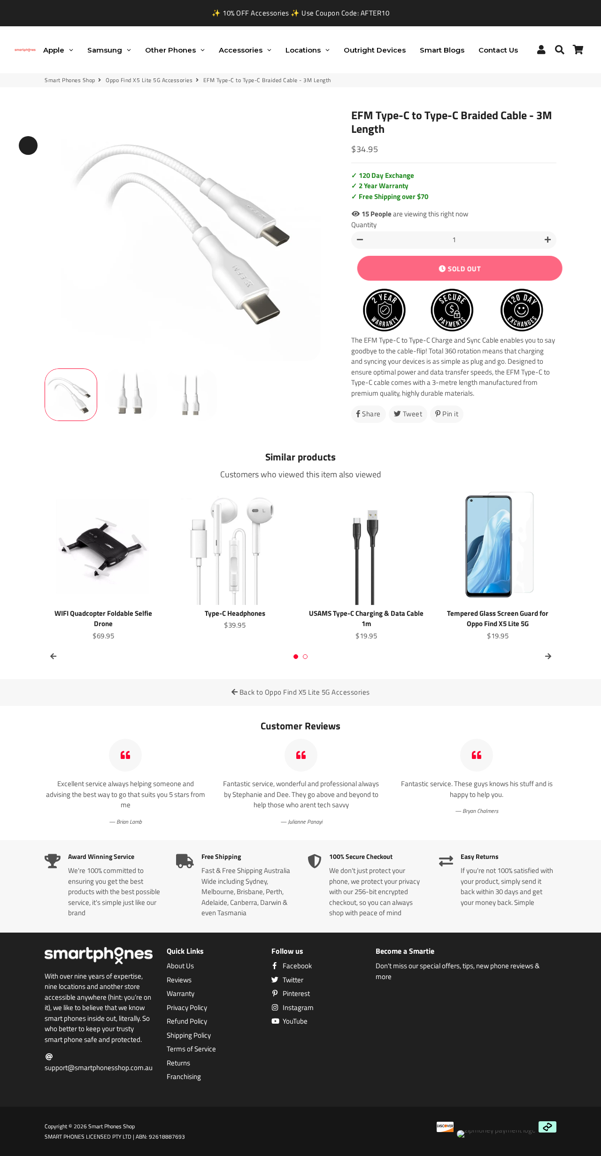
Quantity (364, 225)
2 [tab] (305, 656)
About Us (180, 966)
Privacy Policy (187, 1008)
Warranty (180, 993)
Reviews (179, 980)
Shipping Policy (189, 1035)
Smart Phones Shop (70, 80)
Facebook (296, 966)
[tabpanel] (103, 565)
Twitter (292, 980)
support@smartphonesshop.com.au (99, 1067)
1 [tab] (295, 656)
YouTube (294, 1021)
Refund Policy (187, 1021)
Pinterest (295, 993)
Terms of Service (191, 1049)
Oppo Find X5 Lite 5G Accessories (149, 80)
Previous (28, 145)
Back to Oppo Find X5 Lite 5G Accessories (304, 692)
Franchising (184, 1077)
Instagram (297, 1008)
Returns (178, 1063)
